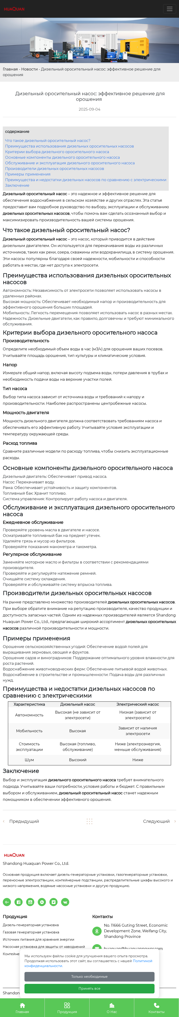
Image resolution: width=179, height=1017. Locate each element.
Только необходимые (89, 977)
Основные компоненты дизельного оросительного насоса (62, 157)
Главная (10, 69)
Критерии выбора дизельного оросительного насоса (57, 152)
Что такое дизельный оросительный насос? (47, 140)
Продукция (67, 1008)
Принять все (89, 988)
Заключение (17, 185)
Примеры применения (28, 174)
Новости (29, 69)
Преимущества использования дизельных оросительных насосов (69, 146)
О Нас (112, 1008)
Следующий (156, 821)
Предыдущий (24, 821)
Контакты (156, 1008)
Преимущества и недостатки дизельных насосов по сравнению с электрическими (85, 180)
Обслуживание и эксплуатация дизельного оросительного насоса (70, 163)
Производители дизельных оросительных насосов (54, 168)
